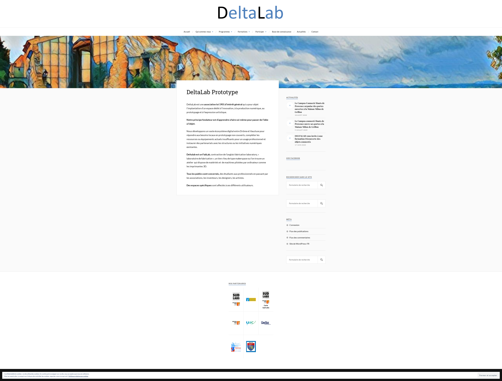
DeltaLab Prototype (212, 92)
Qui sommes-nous (203, 31)
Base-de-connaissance (281, 31)
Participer (259, 31)
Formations (242, 31)
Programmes (224, 31)
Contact (314, 31)
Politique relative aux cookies (78, 376)
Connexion (294, 225)
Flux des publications (298, 231)
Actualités (301, 31)
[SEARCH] (322, 185)
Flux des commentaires (299, 237)
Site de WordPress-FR (299, 243)
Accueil (187, 31)
